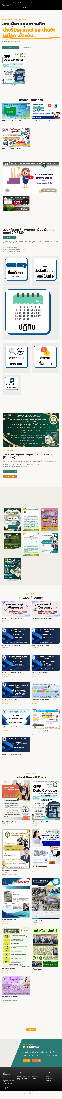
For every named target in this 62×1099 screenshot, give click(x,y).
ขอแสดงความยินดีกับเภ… (10, 871)
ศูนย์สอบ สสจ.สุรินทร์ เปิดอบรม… (12, 120)
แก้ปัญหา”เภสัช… (37, 969)
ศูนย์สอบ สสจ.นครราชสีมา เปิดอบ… (13, 149)
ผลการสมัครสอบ (49, 1078)
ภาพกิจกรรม (40, 3)
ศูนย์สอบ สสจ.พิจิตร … (39, 920)
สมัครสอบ (48, 1075)
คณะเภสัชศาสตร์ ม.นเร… (39, 866)
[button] (4, 68)
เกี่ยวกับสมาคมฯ (21, 3)
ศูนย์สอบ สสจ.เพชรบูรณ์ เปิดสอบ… (12, 672)
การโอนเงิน (48, 1080)
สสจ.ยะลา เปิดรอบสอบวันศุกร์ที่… (41, 645)
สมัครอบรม (48, 1076)
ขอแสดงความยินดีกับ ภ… (10, 997)
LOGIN (24, 7)
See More (31, 1029)
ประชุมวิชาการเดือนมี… (9, 969)
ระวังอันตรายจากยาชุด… (9, 920)
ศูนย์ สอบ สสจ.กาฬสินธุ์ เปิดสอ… (41, 672)
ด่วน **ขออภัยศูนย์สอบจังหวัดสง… (41, 731)
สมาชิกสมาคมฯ (17, 7)
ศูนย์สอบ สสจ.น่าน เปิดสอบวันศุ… (11, 645)
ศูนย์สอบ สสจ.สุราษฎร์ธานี (9, 700)
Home (14, 3)
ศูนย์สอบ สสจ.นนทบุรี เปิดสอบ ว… (12, 618)
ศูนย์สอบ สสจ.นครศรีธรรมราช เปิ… (41, 700)
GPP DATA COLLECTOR (40, 822)
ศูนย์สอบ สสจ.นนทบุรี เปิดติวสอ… (11, 754)
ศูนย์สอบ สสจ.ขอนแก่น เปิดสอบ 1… (42, 618)
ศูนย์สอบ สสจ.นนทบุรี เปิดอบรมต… (43, 120)
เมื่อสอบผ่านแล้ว (31, 3)
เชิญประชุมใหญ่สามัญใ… (10, 822)
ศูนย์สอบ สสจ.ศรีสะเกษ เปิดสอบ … (12, 727)
